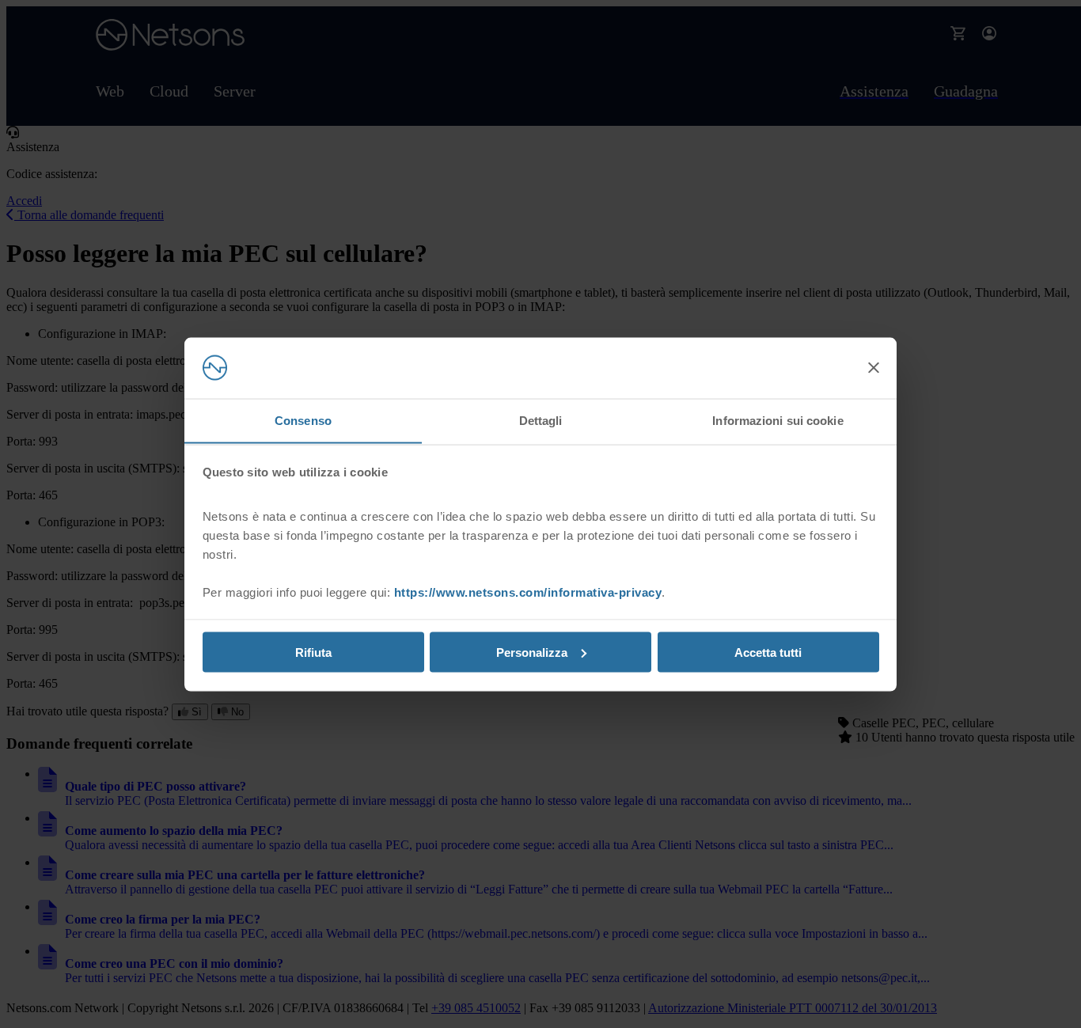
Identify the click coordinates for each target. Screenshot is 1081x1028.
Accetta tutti (768, 651)
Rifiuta (313, 651)
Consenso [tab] (303, 420)
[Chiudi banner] (873, 368)
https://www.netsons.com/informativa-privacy (528, 591)
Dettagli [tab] (541, 420)
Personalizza (531, 651)
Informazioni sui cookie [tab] (777, 420)
